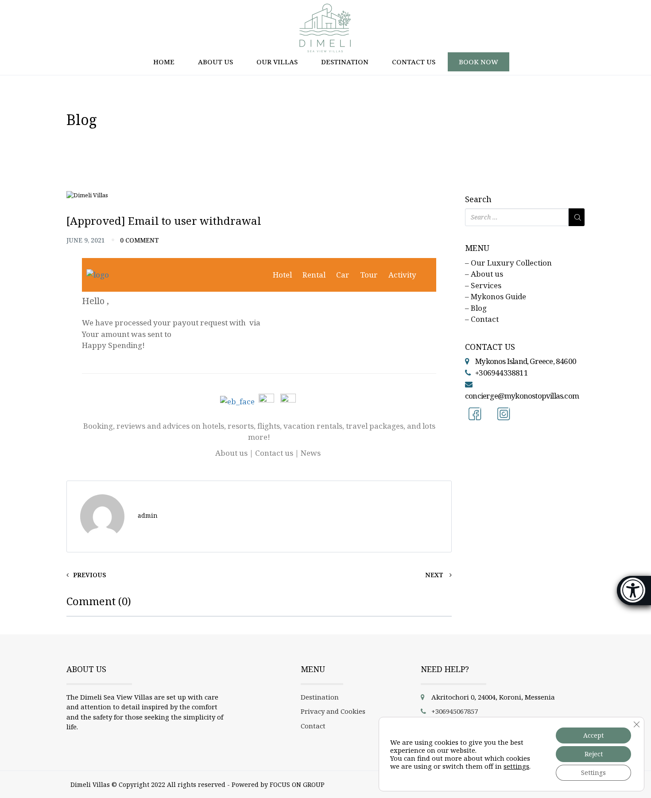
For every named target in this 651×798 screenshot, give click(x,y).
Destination (320, 696)
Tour (369, 275)
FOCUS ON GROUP (297, 784)
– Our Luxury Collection (508, 263)
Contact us (274, 453)
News (311, 453)
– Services (483, 285)
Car (342, 275)
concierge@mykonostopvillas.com (522, 396)
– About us (484, 274)
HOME (163, 61)
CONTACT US (413, 61)
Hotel (282, 275)
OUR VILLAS (277, 61)
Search (478, 199)
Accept (593, 735)
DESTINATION (344, 61)
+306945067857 (454, 711)
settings (516, 766)
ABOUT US (215, 61)
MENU (477, 248)
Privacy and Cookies (333, 711)
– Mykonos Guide (495, 296)
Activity (402, 275)
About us (231, 453)
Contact (313, 725)
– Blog (476, 308)
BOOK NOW (478, 61)
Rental (314, 275)
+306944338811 (501, 373)
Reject (594, 754)
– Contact (482, 319)
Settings (593, 772)
